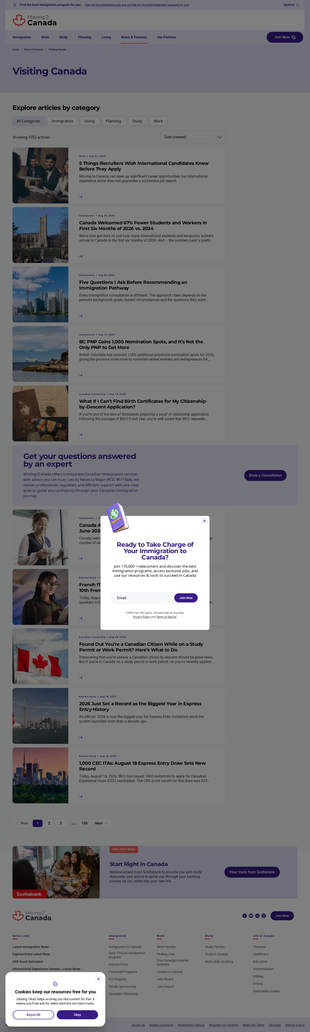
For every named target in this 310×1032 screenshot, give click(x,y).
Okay (77, 1015)
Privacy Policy (141, 617)
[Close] (98, 979)
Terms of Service (166, 617)
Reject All (33, 1015)
